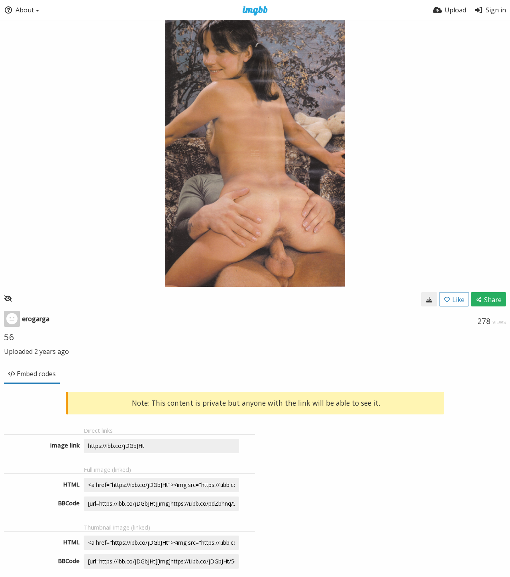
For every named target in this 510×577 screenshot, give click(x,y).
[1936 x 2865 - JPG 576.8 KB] (429, 299)
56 (9, 337)
